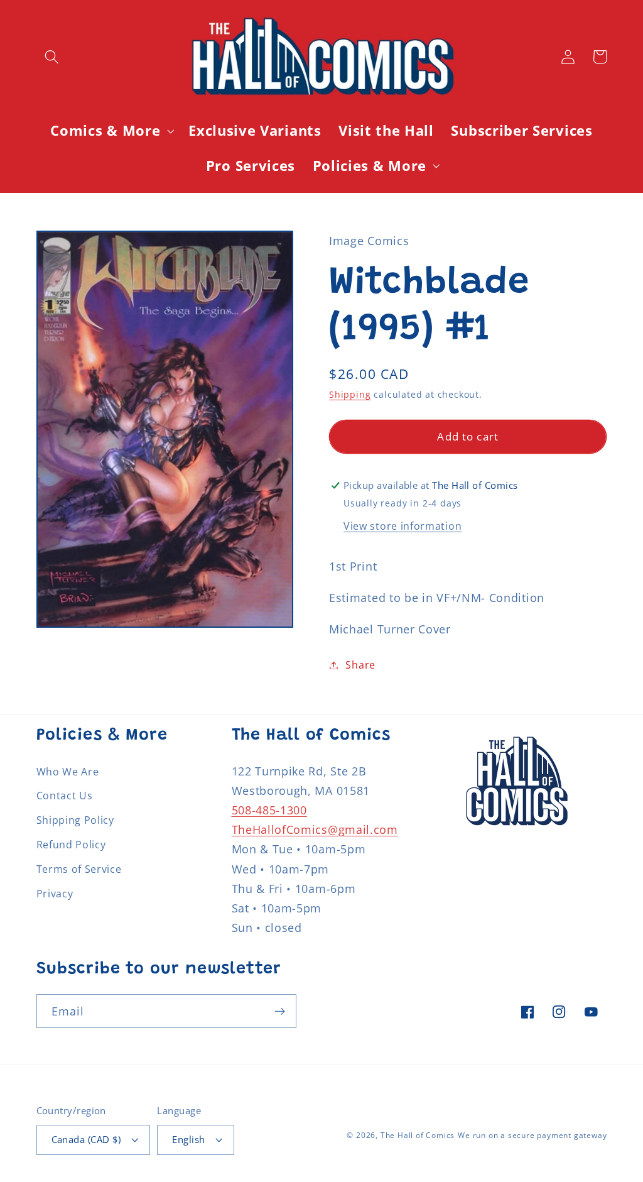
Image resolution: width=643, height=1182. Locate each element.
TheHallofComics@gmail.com (315, 829)
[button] (52, 57)
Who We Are (67, 772)
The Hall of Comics (418, 1135)
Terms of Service (79, 869)
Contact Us (64, 795)
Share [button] (360, 665)
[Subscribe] (280, 1011)
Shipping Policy (75, 820)
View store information (402, 526)
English (188, 1139)
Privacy (54, 893)
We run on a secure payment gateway (532, 1135)
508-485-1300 (269, 810)
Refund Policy (71, 844)
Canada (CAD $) (86, 1139)
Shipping (349, 394)
